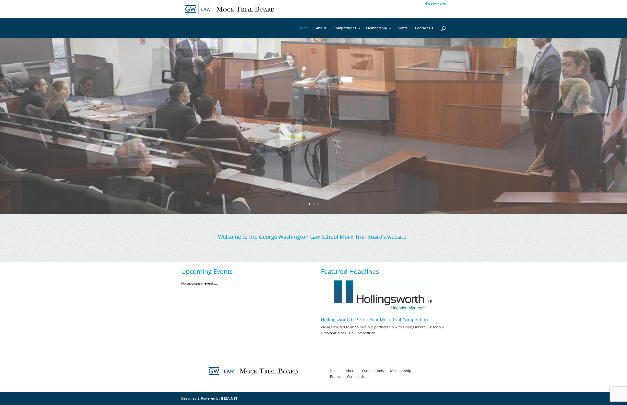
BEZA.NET (229, 398)
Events (402, 28)
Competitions (345, 28)
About (321, 28)
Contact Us (424, 28)
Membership (376, 28)
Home (304, 28)
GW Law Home (435, 4)
